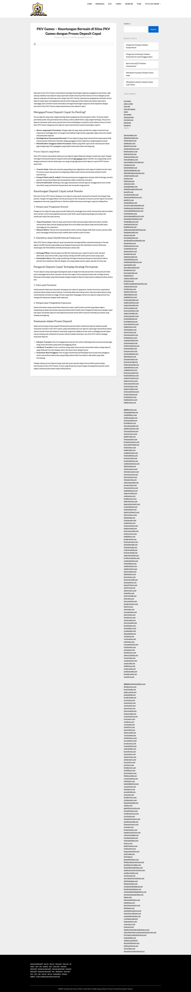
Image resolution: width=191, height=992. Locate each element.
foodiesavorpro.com (131, 813)
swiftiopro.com (129, 781)
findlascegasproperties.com (134, 862)
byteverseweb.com (131, 553)
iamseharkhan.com (130, 168)
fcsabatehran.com (130, 248)
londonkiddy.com (130, 938)
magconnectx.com (130, 921)
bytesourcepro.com (131, 542)
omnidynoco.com (130, 652)
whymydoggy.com (130, 135)
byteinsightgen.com (131, 354)
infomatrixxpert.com (131, 472)
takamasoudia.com (130, 257)
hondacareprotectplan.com (133, 208)
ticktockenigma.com (131, 841)
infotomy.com (129, 281)
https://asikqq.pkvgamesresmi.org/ (48, 976)
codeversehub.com (130, 550)
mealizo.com (128, 178)
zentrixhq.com (129, 599)
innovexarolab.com (131, 362)
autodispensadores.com (132, 911)
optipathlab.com (130, 695)
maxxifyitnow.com (130, 585)
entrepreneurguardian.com (133, 895)
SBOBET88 (129, 4)
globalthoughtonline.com (133, 189)
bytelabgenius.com (131, 321)
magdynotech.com (130, 569)
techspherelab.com (131, 545)
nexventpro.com (130, 754)
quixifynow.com (129, 588)
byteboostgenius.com (132, 558)
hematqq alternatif (44, 969)
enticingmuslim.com (131, 238)
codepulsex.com (129, 523)
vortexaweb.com (130, 735)
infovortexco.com (130, 515)
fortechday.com (129, 948)
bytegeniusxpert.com (131, 442)
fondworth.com (129, 165)
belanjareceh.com (130, 154)
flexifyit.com (128, 607)
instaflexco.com (129, 770)
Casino (118, 4)
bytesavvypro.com (130, 351)
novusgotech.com (130, 612)
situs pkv (127, 106)
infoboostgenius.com (131, 346)
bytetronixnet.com (130, 394)
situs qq (65, 964)
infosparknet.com (130, 582)
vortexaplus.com (130, 639)
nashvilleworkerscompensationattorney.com (140, 932)
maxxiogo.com (129, 609)
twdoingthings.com (131, 259)
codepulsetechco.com (131, 464)
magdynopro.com (130, 327)
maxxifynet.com (129, 708)
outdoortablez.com (131, 278)
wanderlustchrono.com (132, 832)
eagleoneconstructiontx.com (134, 870)
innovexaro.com (130, 577)
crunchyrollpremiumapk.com (134, 205)
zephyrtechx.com (130, 757)
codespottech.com (130, 286)
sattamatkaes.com (130, 203)
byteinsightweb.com (131, 300)
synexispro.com (129, 924)
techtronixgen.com (131, 308)
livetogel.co (128, 857)
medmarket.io (129, 276)
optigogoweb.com (130, 671)
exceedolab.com (130, 792)
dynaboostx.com (130, 768)
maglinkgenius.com (131, 491)
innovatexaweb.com (131, 426)
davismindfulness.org (131, 943)
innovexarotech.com (131, 383)
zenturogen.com (130, 620)
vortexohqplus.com (131, 778)
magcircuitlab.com (130, 493)
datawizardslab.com (131, 803)
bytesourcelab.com (131, 580)
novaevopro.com (130, 743)
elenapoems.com (130, 243)
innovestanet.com (130, 601)
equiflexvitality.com (131, 873)
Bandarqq (100, 4)
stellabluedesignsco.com (133, 262)
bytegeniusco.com (130, 338)
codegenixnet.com (130, 370)
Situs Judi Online (152, 4)
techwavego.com (130, 520)
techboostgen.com (130, 418)
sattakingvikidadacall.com (133, 886)
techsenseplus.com (131, 343)
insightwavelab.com (131, 822)
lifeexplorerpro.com (131, 824)
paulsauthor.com (130, 265)
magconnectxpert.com (132, 504)
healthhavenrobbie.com (132, 865)
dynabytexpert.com (131, 604)
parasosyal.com (129, 235)
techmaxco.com (129, 789)
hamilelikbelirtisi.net (131, 784)
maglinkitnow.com (130, 297)
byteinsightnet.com (131, 461)
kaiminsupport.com (131, 151)
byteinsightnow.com (131, 375)
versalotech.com (130, 787)
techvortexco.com (130, 434)
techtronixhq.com (130, 410)
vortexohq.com (129, 816)
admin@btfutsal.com (84, 37)
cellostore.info (129, 184)
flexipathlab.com (130, 634)
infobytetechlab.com (131, 365)
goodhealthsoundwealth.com (134, 240)
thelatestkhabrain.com (132, 170)
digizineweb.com (130, 466)
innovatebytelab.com (131, 445)
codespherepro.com (131, 367)
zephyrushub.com (130, 692)
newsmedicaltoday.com (132, 916)
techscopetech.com (131, 526)
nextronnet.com (129, 615)
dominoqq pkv (129, 117)
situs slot (56, 966)
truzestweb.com (129, 658)
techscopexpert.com (131, 316)
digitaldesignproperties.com (134, 173)
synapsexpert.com (130, 661)
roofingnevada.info (131, 919)
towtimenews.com (130, 214)
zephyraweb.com (130, 733)
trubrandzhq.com (130, 749)
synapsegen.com (130, 631)
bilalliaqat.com (129, 908)
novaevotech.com (130, 485)
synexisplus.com (130, 703)
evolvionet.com (129, 700)
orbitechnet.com (130, 647)
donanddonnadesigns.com (133, 868)
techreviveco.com (130, 534)
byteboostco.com (130, 499)
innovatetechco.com (131, 324)
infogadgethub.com (131, 412)
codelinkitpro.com (130, 415)
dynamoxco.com (130, 617)
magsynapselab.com (131, 305)
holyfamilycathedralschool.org (135, 935)
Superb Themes (127, 989)
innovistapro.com (130, 773)
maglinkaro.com (129, 536)
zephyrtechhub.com (131, 655)
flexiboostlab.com (130, 776)
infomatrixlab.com (130, 547)
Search (127, 24)
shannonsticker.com (131, 157)
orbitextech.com (130, 849)
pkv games (127, 114)
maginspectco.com (130, 400)
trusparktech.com (130, 746)
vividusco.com (129, 722)
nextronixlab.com (130, 596)
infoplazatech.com (130, 439)
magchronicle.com (130, 292)
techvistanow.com (130, 477)
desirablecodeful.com (131, 267)
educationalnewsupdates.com (134, 684)
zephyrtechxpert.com (131, 512)
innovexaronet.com (131, 474)
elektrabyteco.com (130, 501)
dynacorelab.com (130, 714)
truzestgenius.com (130, 507)
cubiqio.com (128, 805)
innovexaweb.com (130, 623)
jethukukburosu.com (131, 222)
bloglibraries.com (130, 227)
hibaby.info (128, 897)
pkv (40, 966)
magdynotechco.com (131, 428)
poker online (128, 104)
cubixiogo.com (129, 642)
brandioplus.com (130, 626)
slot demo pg (128, 120)
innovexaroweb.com (131, 531)
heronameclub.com (130, 273)
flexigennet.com (130, 270)
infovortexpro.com (131, 386)
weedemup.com (129, 903)
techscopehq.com (130, 572)
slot (36, 966)
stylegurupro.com (130, 800)
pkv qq (46, 964)
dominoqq (127, 123)
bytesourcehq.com (130, 458)
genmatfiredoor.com (131, 859)
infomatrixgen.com (131, 359)
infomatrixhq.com (130, 480)
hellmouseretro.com (131, 246)
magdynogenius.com (131, 303)
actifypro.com (129, 765)
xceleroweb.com (130, 669)
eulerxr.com (128, 843)
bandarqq (127, 125)
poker (126, 112)
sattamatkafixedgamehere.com (135, 892)
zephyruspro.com (130, 590)
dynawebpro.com (130, 628)
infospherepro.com (131, 811)
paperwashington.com (132, 900)
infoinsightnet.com (131, 455)
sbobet (45, 966)
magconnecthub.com (131, 555)
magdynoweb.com (130, 528)
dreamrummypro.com (131, 149)
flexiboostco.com (130, 687)
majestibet (57, 974)
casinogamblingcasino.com (133, 211)
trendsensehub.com (131, 838)
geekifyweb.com (130, 437)
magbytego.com (130, 450)
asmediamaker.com (130, 186)
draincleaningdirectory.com (134, 216)
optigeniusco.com (130, 738)
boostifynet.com (130, 751)
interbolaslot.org (130, 141)
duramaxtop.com (130, 254)
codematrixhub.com (131, 340)
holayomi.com (129, 927)
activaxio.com (129, 795)
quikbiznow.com (129, 666)
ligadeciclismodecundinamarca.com (136, 930)
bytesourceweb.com (131, 373)
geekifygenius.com (131, 846)
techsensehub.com (130, 420)
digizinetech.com (130, 356)
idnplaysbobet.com (131, 884)
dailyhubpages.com (131, 881)
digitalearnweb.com (131, 138)
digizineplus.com (130, 574)
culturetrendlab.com (131, 835)
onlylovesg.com (129, 876)
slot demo (127, 101)
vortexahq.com (129, 724)
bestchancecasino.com (132, 905)
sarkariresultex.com (131, 176)
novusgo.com (129, 827)
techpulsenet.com (130, 509)
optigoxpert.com (130, 760)
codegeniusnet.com (131, 453)
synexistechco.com (131, 716)
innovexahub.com (130, 711)
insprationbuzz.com (131, 159)
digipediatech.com (130, 294)
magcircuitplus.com (131, 389)
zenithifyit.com (129, 727)
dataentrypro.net (130, 146)
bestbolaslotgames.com (132, 889)
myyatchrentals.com (131, 195)
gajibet (32, 976)
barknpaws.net (129, 181)
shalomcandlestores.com (133, 197)
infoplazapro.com (130, 330)
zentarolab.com (129, 663)
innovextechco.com (131, 488)
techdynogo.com (130, 289)
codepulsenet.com (130, 566)
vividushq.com (129, 636)
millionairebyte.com (131, 946)
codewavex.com (129, 496)
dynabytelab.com (130, 697)
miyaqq (64, 974)
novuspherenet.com (131, 644)
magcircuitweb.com (131, 313)
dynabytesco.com (130, 797)
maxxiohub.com (129, 730)
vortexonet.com (130, 706)
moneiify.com (128, 192)
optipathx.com (129, 593)
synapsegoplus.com (131, 561)
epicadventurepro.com (132, 819)
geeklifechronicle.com (132, 808)
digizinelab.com (129, 518)
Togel (139, 4)
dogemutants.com (130, 251)
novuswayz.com (129, 762)
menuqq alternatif (36, 964)
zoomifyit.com (129, 677)
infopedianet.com (130, 563)
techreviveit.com (130, 332)
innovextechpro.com (131, 311)
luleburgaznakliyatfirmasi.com (135, 230)
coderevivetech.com (131, 378)
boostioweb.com (130, 689)
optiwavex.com (129, 650)
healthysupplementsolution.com (135, 284)
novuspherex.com (130, 741)
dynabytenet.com (130, 539)
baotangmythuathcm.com (133, 219)
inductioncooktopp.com (132, 913)
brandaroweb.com (130, 674)
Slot (110, 4)
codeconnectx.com (130, 469)
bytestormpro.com (130, 830)
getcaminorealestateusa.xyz (134, 951)
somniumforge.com (131, 224)
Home (89, 4)
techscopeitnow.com (131, 392)
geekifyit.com (129, 200)
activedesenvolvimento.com (134, 878)
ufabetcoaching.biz (131, 940)
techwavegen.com (130, 348)
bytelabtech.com (130, 423)
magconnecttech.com (131, 851)
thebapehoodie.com (131, 232)
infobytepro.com (130, 447)
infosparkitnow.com (131, 431)
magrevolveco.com (131, 381)
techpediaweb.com (130, 319)
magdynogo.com (130, 402)
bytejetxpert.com (130, 397)
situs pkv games (129, 109)
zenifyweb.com (129, 854)
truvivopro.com (129, 719)
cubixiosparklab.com (131, 482)
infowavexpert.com (131, 335)
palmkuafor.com (129, 143)
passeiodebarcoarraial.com (134, 162)
